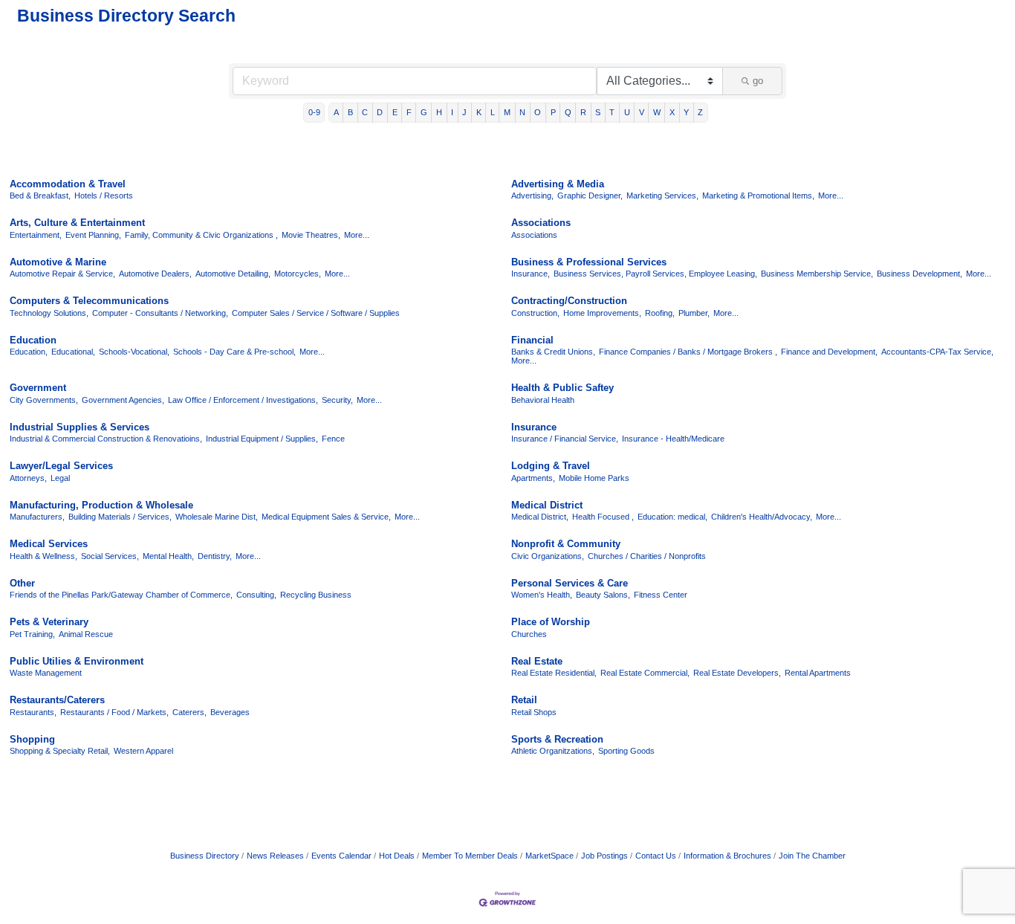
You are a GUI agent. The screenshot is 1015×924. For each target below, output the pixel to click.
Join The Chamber (812, 855)
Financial (532, 340)
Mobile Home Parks (594, 478)
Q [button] (568, 112)
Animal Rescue (86, 634)
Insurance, (530, 273)
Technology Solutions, (49, 312)
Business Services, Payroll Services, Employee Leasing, (655, 273)
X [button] (672, 112)
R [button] (583, 112)
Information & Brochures (727, 855)
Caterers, (189, 712)
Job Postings (604, 855)
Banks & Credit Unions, (553, 351)
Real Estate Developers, (737, 672)
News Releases (275, 855)
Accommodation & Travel (68, 184)
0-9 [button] (314, 112)
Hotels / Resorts (103, 195)
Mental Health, (168, 556)
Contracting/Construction (569, 300)
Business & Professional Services (589, 262)
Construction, (535, 312)
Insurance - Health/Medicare (673, 438)
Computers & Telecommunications (89, 300)
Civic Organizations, (547, 556)
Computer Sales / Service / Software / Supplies (316, 312)
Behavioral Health (542, 399)
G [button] (424, 112)
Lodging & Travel (550, 465)
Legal (60, 478)
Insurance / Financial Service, (564, 438)
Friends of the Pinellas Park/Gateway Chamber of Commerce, (121, 594)
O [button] (537, 112)
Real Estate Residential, (554, 672)
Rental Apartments (818, 672)
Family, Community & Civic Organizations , (201, 234)
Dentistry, (215, 556)
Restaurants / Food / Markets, (114, 712)
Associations (541, 222)
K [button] (478, 112)
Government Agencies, (123, 399)
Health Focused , (603, 516)
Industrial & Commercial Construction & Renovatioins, (106, 438)
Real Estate (536, 661)
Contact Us (655, 855)
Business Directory (204, 855)
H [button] (439, 112)
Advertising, (532, 195)
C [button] (365, 112)
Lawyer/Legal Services (61, 465)
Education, (29, 351)
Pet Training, (32, 634)
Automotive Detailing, (232, 273)
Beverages (230, 712)
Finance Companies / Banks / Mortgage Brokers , (688, 351)
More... (830, 195)
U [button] (627, 112)
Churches (529, 634)
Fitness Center (660, 594)
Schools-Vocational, (134, 351)
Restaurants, (33, 712)
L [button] (492, 112)
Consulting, (256, 594)
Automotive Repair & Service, (62, 273)
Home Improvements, (602, 312)
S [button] (597, 112)
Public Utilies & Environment (76, 661)
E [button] (395, 112)
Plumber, (694, 312)
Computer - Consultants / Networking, (160, 312)
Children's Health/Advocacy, (761, 516)
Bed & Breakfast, (40, 195)
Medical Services (49, 543)
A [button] (336, 112)
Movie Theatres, (311, 234)
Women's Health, (541, 594)
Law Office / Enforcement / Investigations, (243, 399)
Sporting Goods (626, 750)
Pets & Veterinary (49, 621)
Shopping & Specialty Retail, (60, 750)
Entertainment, (36, 234)
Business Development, (919, 273)
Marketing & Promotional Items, (758, 195)
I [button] (452, 112)
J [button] (464, 112)
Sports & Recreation (557, 739)
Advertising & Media (557, 184)
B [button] (350, 112)
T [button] (611, 112)
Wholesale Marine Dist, (216, 516)
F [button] (409, 112)
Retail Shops (534, 712)
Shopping (32, 739)
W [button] (657, 112)
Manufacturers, (37, 516)
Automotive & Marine (58, 262)
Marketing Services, (662, 195)
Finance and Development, (829, 351)
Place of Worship (550, 621)
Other (22, 583)
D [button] (380, 112)
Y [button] (686, 112)
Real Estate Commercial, (645, 672)
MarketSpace (549, 855)
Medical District (547, 505)
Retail (524, 699)
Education (33, 340)
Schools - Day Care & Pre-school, (234, 351)
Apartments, (533, 478)
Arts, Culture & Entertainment (77, 222)
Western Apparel (143, 750)
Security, (337, 399)
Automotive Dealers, (155, 273)
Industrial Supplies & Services (79, 427)
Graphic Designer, (590, 195)
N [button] (522, 112)
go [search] (758, 80)
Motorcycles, (297, 273)
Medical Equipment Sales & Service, (326, 516)
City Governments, (44, 399)
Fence (333, 438)
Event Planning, (93, 234)
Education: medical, (672, 516)
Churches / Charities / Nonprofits (647, 556)
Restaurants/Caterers (57, 699)
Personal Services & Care (569, 583)
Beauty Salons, (603, 594)
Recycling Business (315, 594)
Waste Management (46, 672)
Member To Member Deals (470, 855)
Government (38, 387)
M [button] (507, 112)
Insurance (534, 427)
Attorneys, (28, 478)
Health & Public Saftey (562, 387)
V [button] (641, 112)
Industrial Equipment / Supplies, (262, 438)
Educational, (73, 351)
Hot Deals (397, 855)
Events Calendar (341, 855)
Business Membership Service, (817, 273)
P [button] (553, 112)
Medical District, (539, 516)
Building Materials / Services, (120, 516)
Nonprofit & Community (565, 543)
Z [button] (700, 112)
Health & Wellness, (43, 556)
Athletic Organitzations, (552, 750)
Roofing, (660, 312)
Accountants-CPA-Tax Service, (937, 351)
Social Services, (110, 556)
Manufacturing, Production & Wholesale (101, 505)
